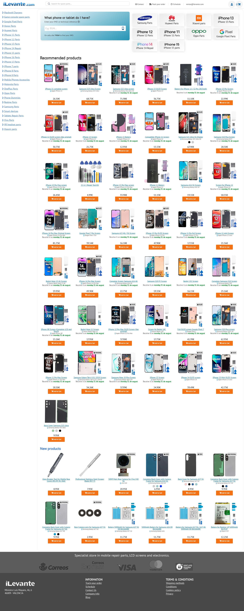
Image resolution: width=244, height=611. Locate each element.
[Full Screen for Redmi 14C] (157, 315)
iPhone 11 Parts (172, 35)
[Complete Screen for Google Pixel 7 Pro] (90, 219)
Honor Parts (10, 26)
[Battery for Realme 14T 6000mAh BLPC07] (224, 513)
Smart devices (11, 111)
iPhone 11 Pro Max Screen (56, 377)
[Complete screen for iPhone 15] (157, 363)
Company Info (92, 593)
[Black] (189, 142)
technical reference (69, 21)
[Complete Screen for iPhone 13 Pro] (224, 74)
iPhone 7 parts (11, 66)
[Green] (53, 431)
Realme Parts (10, 102)
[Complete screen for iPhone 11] (56, 74)
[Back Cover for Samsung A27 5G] (190, 465)
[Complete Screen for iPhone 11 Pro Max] (56, 363)
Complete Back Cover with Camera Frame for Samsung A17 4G (56, 528)
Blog (88, 597)
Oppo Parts (198, 35)
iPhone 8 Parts (11, 70)
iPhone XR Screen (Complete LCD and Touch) (56, 330)
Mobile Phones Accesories (17, 79)
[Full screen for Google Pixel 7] (190, 315)
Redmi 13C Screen (190, 281)
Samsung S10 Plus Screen (224, 137)
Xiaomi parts (199, 23)
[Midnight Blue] (161, 486)
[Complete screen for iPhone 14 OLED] (190, 363)
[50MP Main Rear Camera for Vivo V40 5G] (123, 465)
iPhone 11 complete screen (56, 89)
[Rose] (186, 484)
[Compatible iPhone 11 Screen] (157, 123)
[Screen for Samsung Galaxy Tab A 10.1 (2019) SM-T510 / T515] (90, 363)
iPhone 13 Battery (123, 137)
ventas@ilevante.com (195, 4)
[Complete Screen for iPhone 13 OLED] (157, 74)
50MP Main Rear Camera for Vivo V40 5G (123, 480)
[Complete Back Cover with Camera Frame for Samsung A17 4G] (56, 513)
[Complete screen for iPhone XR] (56, 315)
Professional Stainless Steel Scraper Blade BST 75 (89, 480)
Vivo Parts (9, 120)
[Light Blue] (55, 534)
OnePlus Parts (11, 88)
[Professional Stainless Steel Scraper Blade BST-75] (90, 465)
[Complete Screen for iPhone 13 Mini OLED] (224, 363)
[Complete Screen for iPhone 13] (90, 123)
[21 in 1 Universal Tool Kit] (90, 171)
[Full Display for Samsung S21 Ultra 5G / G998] (190, 123)
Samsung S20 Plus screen (224, 329)
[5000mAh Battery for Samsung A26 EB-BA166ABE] (157, 513)
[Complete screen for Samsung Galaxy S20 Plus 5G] (224, 315)
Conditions (171, 586)
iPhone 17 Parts (12, 61)
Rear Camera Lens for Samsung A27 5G (89, 527)
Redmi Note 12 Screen (90, 329)
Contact (140, 4)
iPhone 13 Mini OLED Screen (224, 377)
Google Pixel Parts (225, 36)
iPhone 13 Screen (90, 137)
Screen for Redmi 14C (157, 329)
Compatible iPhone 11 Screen (157, 137)
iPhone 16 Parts (12, 57)
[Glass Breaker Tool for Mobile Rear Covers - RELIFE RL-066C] (56, 465)
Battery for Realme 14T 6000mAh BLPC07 (224, 528)
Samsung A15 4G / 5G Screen (123, 233)
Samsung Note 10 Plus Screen (123, 377)
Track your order (158, 4)
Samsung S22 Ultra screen (123, 89)
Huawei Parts (172, 23)
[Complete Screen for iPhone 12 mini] (224, 219)
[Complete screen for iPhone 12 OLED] (56, 123)
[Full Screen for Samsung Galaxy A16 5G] (190, 171)
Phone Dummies (12, 97)
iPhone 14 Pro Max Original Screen (56, 233)
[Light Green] (157, 486)
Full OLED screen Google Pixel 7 (191, 329)
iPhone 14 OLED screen (190, 377)
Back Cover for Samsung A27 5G (191, 479)
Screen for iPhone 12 (224, 185)
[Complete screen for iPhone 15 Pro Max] (123, 171)
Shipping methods (175, 583)
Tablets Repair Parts (14, 115)
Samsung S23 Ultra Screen (90, 89)
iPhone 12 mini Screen (224, 233)
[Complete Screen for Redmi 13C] (190, 267)
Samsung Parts (144, 22)
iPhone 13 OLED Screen (157, 89)
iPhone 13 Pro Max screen (56, 185)
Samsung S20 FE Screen (157, 281)
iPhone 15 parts (172, 47)
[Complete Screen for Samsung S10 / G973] (224, 267)
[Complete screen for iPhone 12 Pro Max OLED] (123, 315)
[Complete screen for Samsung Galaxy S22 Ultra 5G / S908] (123, 74)
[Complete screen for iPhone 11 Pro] (190, 219)
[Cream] (56, 431)
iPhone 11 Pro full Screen (190, 233)
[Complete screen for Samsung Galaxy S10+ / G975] (224, 123)
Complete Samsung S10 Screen (224, 281)
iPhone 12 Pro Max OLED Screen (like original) (123, 330)
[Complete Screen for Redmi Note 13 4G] (56, 267)
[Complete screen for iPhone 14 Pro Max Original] (56, 219)
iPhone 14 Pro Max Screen (89, 281)
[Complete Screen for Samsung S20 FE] (157, 267)
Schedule (177, 4)
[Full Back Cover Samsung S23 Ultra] (56, 411)
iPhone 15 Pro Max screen (123, 185)
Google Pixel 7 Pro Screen (89, 233)
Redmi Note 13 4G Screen (56, 281)
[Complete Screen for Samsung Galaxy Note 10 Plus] (123, 363)
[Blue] (193, 484)
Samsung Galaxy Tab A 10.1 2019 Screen (90, 377)
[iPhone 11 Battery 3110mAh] (157, 171)
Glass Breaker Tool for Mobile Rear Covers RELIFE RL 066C (56, 480)
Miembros (231, 4)
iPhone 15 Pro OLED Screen (157, 233)
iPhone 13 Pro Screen (224, 89)
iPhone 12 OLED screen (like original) (56, 137)
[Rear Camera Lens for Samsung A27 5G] (90, 513)
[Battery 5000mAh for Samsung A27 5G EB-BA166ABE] (123, 513)
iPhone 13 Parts (226, 21)
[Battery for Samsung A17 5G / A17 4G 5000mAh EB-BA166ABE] (190, 513)
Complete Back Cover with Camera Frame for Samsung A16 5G (157, 480)
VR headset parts (12, 124)
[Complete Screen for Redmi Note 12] (90, 315)
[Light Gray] (154, 486)
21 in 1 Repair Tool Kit (90, 185)
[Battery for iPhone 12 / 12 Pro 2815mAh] (190, 74)
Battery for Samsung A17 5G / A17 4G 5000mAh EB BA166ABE (191, 528)
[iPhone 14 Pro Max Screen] (90, 267)
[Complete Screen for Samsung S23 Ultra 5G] (90, 74)
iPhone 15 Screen (157, 377)
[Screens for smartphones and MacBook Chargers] (19, 4)
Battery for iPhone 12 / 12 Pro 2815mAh (191, 89)
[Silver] (193, 142)
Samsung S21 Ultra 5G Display (191, 137)
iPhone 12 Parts (145, 35)
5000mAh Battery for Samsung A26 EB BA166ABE (157, 528)
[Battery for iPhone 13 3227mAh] (123, 123)
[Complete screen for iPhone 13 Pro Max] (56, 171)
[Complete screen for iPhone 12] (224, 171)
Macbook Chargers (13, 12)
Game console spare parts (17, 16)
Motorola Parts (11, 84)
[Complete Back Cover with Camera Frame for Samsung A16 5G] (157, 465)
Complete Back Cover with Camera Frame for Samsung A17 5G (224, 480)
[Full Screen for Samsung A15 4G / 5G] (123, 219)
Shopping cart (239, 4)
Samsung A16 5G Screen (191, 185)
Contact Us (91, 590)
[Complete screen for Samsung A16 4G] (123, 267)
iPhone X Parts (11, 75)
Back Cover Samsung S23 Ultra (56, 425)
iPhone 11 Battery (157, 185)
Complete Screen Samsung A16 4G (123, 281)
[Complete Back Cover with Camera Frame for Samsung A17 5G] (224, 465)
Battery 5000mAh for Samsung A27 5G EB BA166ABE (123, 528)
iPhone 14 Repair (145, 48)
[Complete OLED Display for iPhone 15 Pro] (157, 219)
